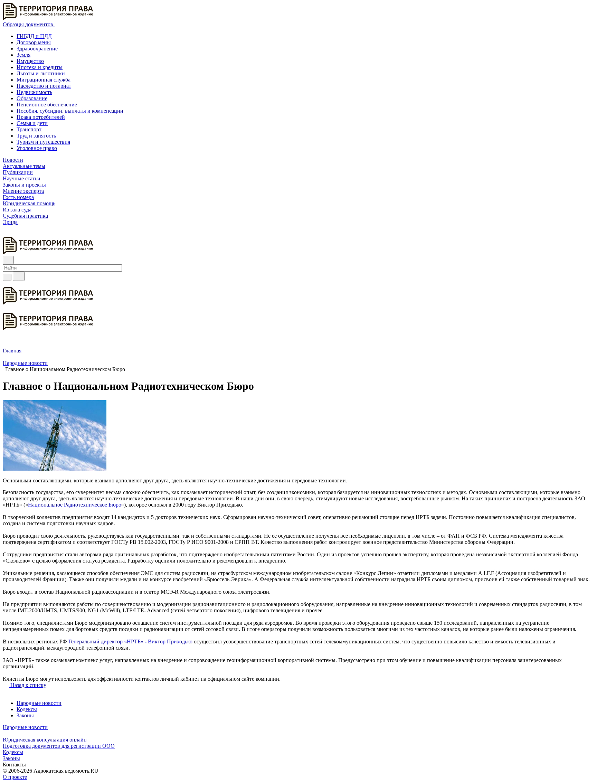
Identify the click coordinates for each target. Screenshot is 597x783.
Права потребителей (41, 117)
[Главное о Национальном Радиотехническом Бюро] (54, 469)
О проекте (15, 777)
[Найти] (19, 276)
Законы (25, 715)
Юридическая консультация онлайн (45, 740)
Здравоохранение (37, 48)
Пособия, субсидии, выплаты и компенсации (70, 111)
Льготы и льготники (41, 73)
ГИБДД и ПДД (34, 36)
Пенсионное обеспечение (47, 104)
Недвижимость (34, 92)
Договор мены (34, 42)
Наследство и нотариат (44, 86)
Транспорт (29, 129)
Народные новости (39, 703)
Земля (23, 55)
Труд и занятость (36, 136)
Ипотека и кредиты (40, 67)
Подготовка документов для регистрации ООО (59, 746)
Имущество (30, 61)
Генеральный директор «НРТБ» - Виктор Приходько (130, 641)
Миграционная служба (43, 80)
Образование (32, 98)
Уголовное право (37, 148)
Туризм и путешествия (43, 142)
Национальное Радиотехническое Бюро (74, 505)
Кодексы (27, 709)
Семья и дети (32, 123)
